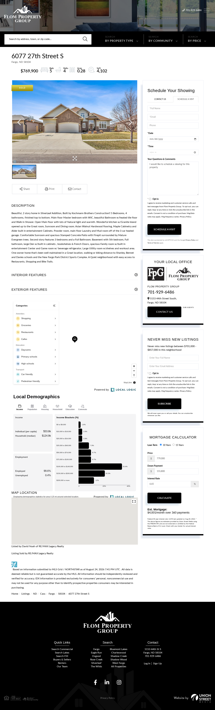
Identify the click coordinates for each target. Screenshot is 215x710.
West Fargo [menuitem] (118, 663)
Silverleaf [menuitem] (96, 663)
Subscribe (164, 404)
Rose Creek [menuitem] (96, 659)
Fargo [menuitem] (96, 649)
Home (14, 594)
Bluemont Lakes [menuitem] (118, 649)
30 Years (167, 445)
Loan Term (152, 445)
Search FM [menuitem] (62, 656)
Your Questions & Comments (161, 159)
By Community (161, 41)
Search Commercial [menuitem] (62, 649)
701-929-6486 (194, 10)
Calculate (164, 498)
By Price (194, 41)
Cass (42, 594)
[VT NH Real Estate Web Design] (192, 698)
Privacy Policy (185, 217)
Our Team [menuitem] (62, 666)
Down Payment (155, 466)
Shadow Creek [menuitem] (119, 656)
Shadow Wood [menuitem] (118, 659)
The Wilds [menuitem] (96, 666)
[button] (85, 39)
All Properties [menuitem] (118, 666)
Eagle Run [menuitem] (96, 652)
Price (150, 453)
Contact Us (160, 99)
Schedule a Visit (186, 99)
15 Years (180, 445)
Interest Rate (153, 479)
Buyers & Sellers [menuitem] (62, 659)
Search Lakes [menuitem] (62, 652)
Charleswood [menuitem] (118, 652)
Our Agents (188, 307)
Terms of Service (153, 243)
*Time (150, 146)
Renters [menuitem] (62, 663)
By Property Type (119, 41)
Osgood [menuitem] (96, 656)
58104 (61, 594)
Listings (25, 594)
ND (35, 594)
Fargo (52, 594)
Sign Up (157, 663)
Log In (147, 663)
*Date (150, 133)
